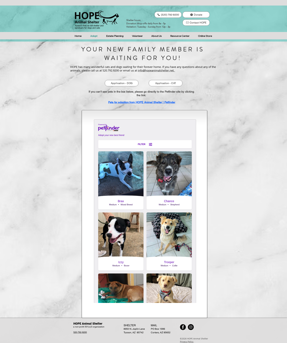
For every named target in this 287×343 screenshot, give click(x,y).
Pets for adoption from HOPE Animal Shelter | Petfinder (141, 102)
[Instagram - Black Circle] (191, 327)
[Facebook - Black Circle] (183, 327)
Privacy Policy (187, 341)
